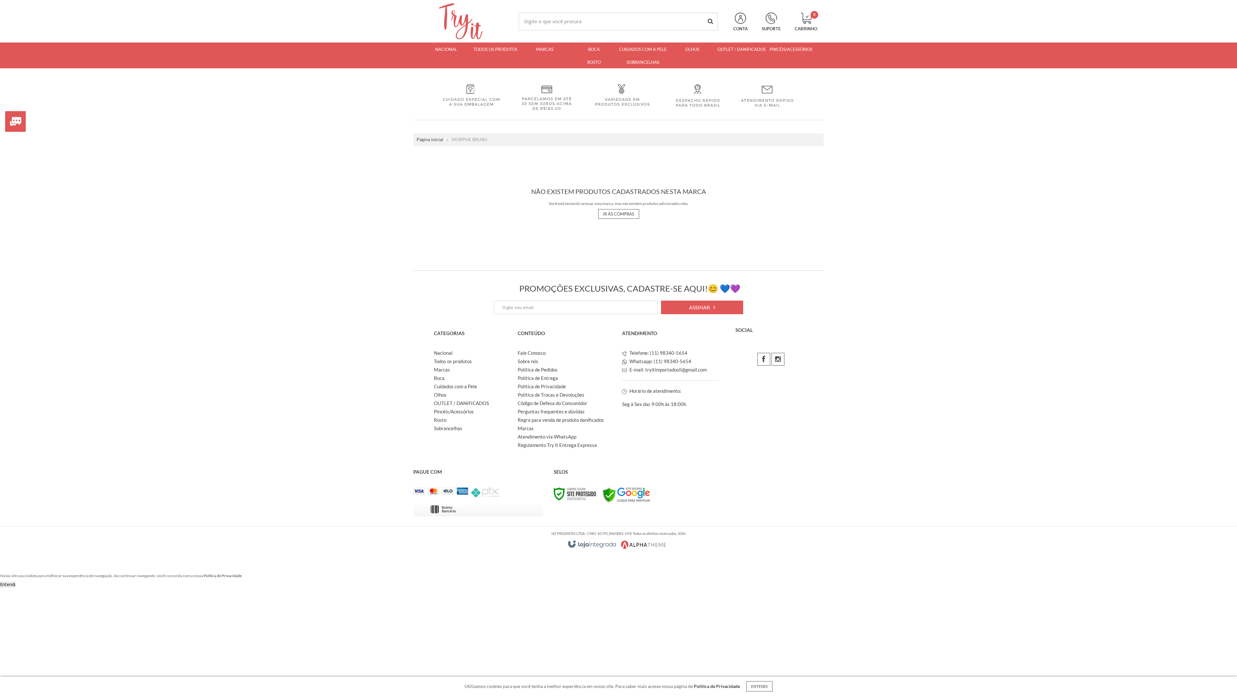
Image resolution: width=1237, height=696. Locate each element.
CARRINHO (806, 22)
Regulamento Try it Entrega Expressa (557, 445)
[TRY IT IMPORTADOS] (460, 21)
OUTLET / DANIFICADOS (461, 403)
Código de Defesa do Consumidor (552, 403)
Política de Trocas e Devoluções (551, 395)
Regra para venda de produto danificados (561, 420)
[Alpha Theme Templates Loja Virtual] (643, 545)
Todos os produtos (453, 361)
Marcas (442, 369)
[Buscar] (710, 21)
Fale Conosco (532, 353)
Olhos (440, 395)
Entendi (759, 686)
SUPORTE (771, 28)
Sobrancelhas (448, 428)
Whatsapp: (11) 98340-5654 (659, 361)
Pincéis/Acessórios (454, 411)
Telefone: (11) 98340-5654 (657, 353)
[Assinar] (702, 307)
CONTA (740, 28)
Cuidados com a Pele (455, 386)
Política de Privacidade (542, 386)
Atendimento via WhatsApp (547, 437)
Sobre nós (528, 361)
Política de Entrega (538, 378)
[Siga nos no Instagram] (778, 359)
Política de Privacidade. (223, 575)
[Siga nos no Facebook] (763, 359)
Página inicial (430, 139)
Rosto (440, 420)
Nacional (443, 353)
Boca (439, 378)
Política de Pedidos (538, 369)
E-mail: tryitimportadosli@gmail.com (667, 369)
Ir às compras (618, 214)
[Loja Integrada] (592, 544)
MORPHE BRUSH (469, 139)
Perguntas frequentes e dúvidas (551, 411)
